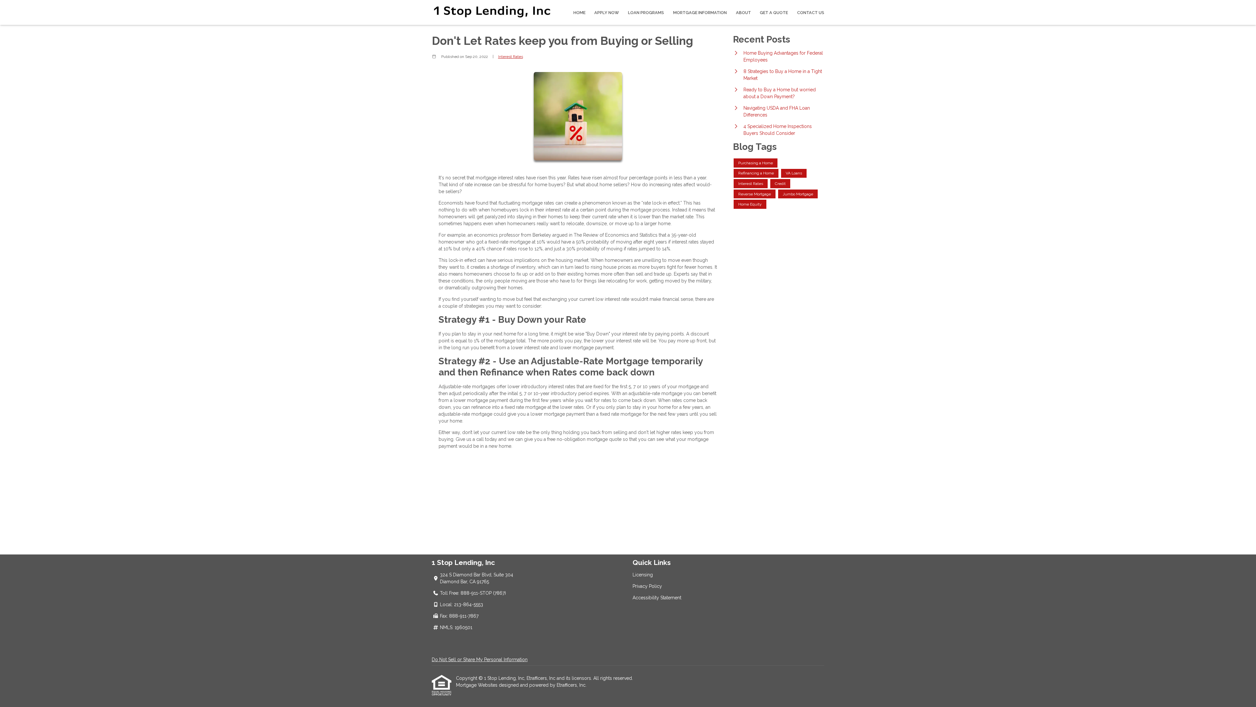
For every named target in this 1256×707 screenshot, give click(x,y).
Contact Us (810, 12)
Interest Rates (510, 56)
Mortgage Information (700, 12)
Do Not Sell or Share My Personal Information (480, 659)
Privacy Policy (647, 586)
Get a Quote (774, 12)
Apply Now (606, 12)
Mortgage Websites (477, 685)
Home (579, 12)
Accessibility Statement (657, 597)
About (743, 12)
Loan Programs (646, 12)
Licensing (643, 574)
